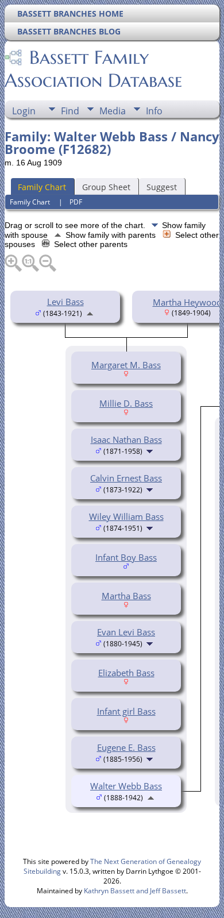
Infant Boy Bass (126, 557)
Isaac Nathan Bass (126, 439)
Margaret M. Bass (126, 365)
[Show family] (151, 450)
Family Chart (42, 187)
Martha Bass (126, 595)
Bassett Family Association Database (93, 69)
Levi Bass (65, 301)
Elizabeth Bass (126, 672)
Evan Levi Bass (126, 632)
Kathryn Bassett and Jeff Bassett (135, 891)
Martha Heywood (187, 302)
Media (112, 111)
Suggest (161, 187)
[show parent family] (89, 312)
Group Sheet (106, 187)
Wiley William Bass (126, 516)
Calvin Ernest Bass (126, 478)
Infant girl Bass (126, 711)
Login (24, 111)
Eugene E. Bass (126, 747)
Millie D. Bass (126, 403)
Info (154, 111)
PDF (75, 202)
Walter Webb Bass (126, 786)
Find (70, 111)
